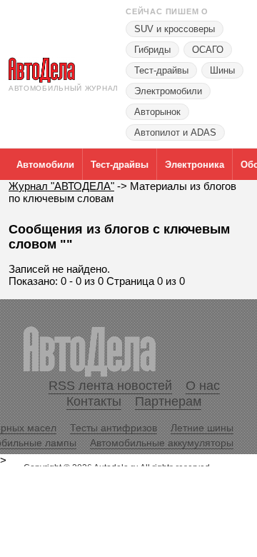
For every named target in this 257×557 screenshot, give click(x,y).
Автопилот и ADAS (175, 132)
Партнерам (168, 401)
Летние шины (202, 427)
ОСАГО (207, 49)
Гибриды (152, 49)
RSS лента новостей (110, 385)
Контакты (93, 401)
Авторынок (157, 111)
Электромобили (168, 91)
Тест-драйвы (161, 70)
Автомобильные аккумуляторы (161, 442)
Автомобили (45, 164)
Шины (222, 70)
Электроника (194, 164)
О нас (203, 385)
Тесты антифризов (113, 427)
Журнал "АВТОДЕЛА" (61, 186)
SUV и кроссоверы (174, 29)
